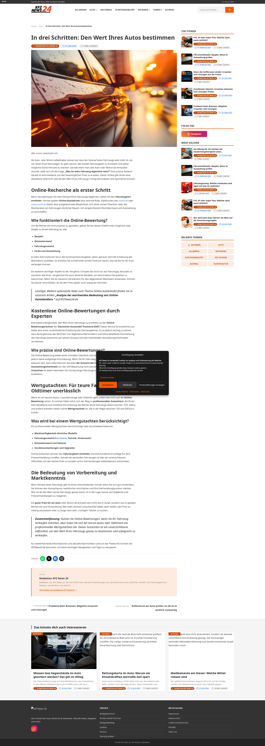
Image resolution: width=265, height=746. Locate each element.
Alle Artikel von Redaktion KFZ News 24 (56, 590)
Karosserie (61, 438)
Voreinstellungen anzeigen (152, 384)
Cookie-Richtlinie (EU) (178, 722)
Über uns (173, 731)
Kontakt (172, 727)
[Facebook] (55, 558)
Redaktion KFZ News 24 (53, 578)
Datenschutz (134, 391)
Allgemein (80, 9)
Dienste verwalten (107, 377)
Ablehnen (127, 384)
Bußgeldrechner (107, 713)
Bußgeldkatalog (107, 722)
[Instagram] (34, 728)
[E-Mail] (61, 558)
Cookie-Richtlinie (122, 391)
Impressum (145, 391)
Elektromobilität (125, 9)
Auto (92, 9)
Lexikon (103, 727)
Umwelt (157, 9)
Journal (169, 9)
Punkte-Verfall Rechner (110, 718)
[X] (49, 558)
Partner (103, 731)
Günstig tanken (107, 736)
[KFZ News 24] (42, 710)
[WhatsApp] (42, 558)
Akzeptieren (108, 384)
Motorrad (106, 9)
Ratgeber (143, 9)
